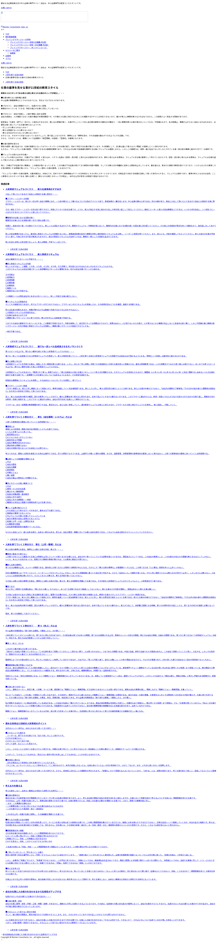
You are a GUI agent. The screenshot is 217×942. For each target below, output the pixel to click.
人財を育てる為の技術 (14, 82)
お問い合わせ (6, 7)
